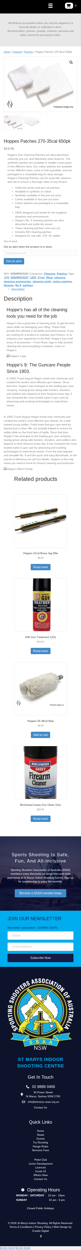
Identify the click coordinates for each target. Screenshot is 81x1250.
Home (7, 51)
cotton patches (62, 281)
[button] (71, 62)
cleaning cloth (42, 281)
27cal (41, 277)
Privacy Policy (43, 1226)
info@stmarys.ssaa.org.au (43, 1101)
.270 (6, 277)
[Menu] (50, 5)
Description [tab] (18, 289)
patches (28, 285)
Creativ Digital (40, 1230)
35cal (49, 277)
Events (41, 1138)
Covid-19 (40, 1171)
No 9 (18, 285)
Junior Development (41, 1163)
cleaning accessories (17, 281)
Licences (40, 1167)
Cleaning (17, 51)
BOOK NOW (7, 1248)
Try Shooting (40, 1142)
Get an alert (14, 261)
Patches (28, 51)
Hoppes (9, 285)
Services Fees (40, 1150)
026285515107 (20, 277)
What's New (41, 1175)
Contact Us (40, 1107)
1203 (33, 277)
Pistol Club (40, 1159)
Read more (40, 567)
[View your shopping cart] (69, 6)
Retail (40, 1134)
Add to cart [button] (40, 734)
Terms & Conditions (21, 1226)
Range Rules (40, 1146)
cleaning (59, 277)
